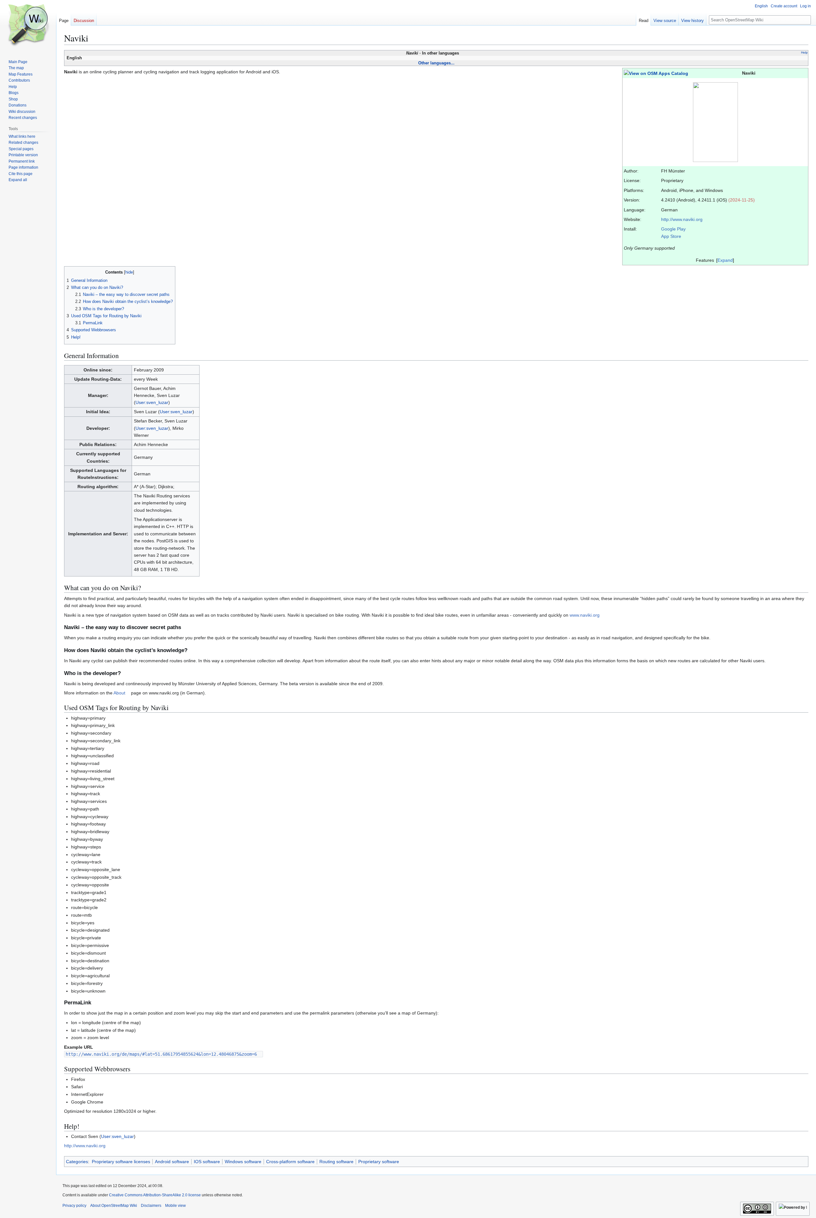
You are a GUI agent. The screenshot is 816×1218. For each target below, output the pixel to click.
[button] (18, 180)
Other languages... (436, 63)
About (119, 692)
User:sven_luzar (151, 402)
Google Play (673, 228)
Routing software (336, 1161)
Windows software (243, 1161)
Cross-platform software (290, 1161)
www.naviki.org (585, 615)
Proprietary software (378, 1161)
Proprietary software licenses (121, 1161)
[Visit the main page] (28, 25)
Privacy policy (74, 1205)
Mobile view (175, 1205)
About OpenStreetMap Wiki (113, 1205)
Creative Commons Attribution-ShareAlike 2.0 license (155, 1195)
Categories (77, 1161)
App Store (671, 236)
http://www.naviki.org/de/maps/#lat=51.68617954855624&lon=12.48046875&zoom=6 (161, 1054)
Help (804, 52)
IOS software (207, 1161)
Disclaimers (151, 1205)
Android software (172, 1161)
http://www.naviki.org (682, 219)
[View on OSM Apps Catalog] (656, 73)
